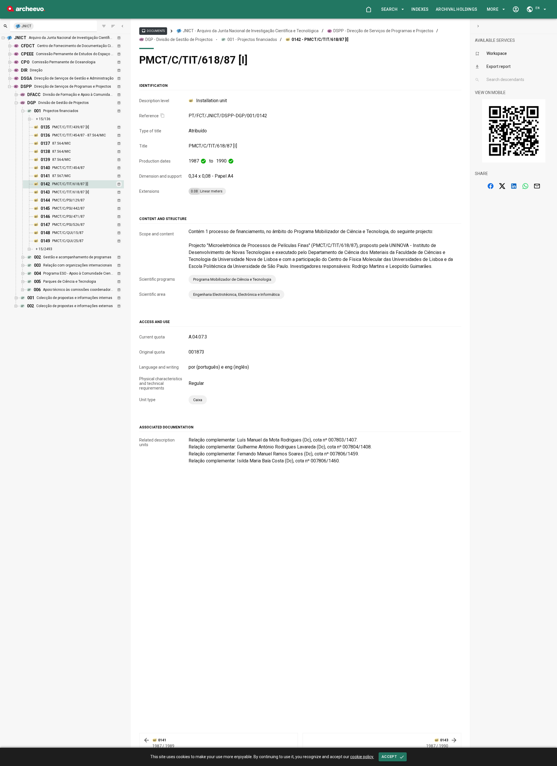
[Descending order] (113, 26)
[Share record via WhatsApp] (525, 186)
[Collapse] (122, 26)
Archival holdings (457, 9)
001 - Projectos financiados (252, 39)
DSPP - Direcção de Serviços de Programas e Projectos (383, 30)
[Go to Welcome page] (368, 9)
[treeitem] (79, 184)
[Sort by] (103, 26)
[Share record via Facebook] (490, 186)
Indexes (420, 9)
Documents (153, 31)
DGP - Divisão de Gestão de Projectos (179, 39)
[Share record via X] (502, 186)
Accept (389, 756)
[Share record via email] (537, 186)
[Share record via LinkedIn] (514, 186)
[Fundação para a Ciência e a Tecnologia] (26, 10)
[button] (392, 9)
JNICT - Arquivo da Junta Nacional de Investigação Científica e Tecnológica (251, 30)
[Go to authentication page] (516, 9)
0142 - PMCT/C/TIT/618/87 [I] (320, 39)
